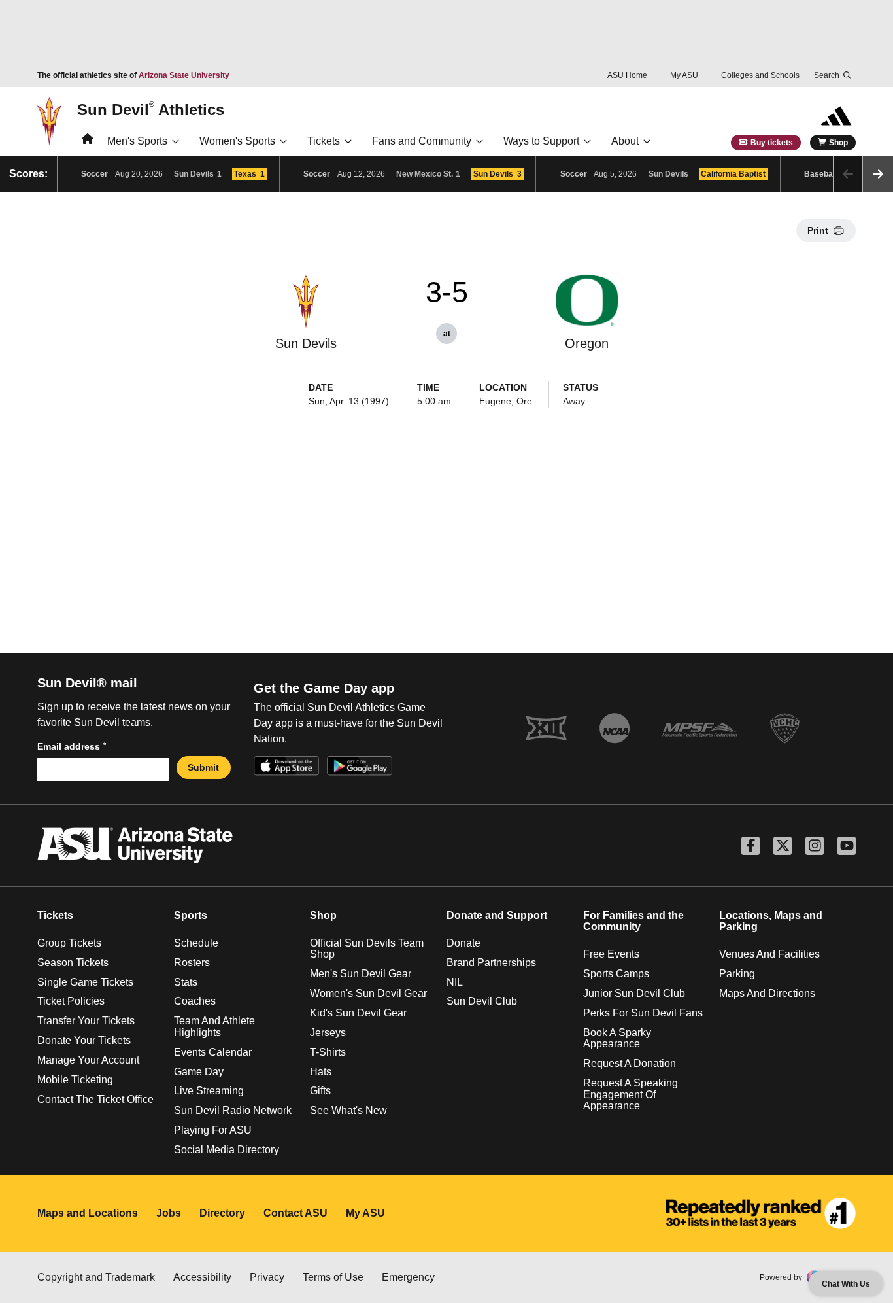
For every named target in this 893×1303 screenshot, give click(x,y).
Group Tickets (69, 942)
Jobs (168, 1213)
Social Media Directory (226, 1149)
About (625, 141)
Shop (838, 142)
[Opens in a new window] (761, 1213)
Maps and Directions (767, 993)
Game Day (199, 1071)
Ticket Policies (71, 1001)
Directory (222, 1213)
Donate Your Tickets (84, 1040)
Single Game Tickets (85, 982)
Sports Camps (616, 973)
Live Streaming (209, 1090)
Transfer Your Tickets (86, 1020)
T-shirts (328, 1052)
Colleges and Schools (760, 75)
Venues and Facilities (769, 954)
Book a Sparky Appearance (617, 1038)
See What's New (348, 1110)
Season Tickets (73, 962)
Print (817, 230)
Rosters (192, 962)
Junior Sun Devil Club (634, 993)
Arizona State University (184, 75)
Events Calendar (213, 1052)
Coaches (195, 1001)
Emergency (408, 1277)
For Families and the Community (633, 921)
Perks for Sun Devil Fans (643, 1012)
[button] (878, 174)
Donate (463, 942)
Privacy (267, 1277)
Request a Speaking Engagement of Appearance (630, 1094)
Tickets (323, 141)
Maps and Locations (87, 1213)
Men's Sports (137, 141)
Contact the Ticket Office (95, 1099)
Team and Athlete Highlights (214, 1026)
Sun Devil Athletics (150, 109)
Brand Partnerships (491, 962)
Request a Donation (629, 1063)
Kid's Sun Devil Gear (358, 1012)
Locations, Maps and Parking (770, 921)
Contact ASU (295, 1213)
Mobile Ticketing (75, 1079)
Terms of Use (333, 1277)
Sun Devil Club (481, 1001)
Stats (185, 982)
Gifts (320, 1090)
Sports (190, 915)
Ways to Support (541, 141)
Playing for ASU (213, 1130)
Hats (320, 1071)
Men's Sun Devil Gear (360, 973)
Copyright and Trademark (96, 1277)
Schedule (196, 942)
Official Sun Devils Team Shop (367, 948)
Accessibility (202, 1277)
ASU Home (627, 75)
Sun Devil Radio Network (233, 1110)
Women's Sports (237, 141)
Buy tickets (771, 142)
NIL (454, 982)
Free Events (611, 954)
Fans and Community (421, 141)
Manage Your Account (88, 1060)
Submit (203, 767)
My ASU (684, 75)
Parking (737, 973)
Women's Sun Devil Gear (368, 993)
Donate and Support (496, 915)
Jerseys (328, 1032)
